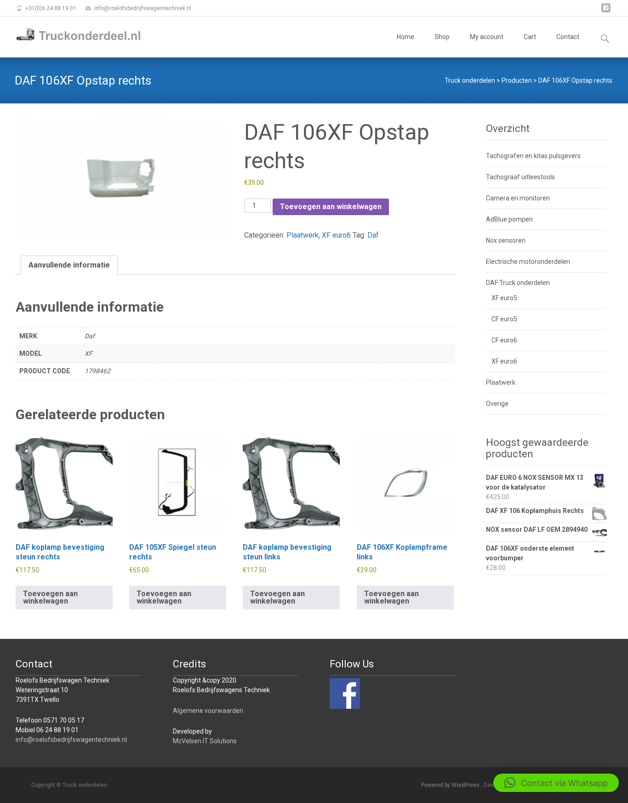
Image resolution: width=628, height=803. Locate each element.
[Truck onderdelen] (71, 35)
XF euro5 (504, 298)
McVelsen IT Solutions (205, 741)
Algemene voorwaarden (208, 710)
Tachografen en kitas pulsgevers (533, 155)
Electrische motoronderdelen (528, 261)
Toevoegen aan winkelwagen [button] (50, 597)
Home (405, 36)
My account (486, 36)
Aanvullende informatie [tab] (69, 265)
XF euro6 (336, 235)
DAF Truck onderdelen (518, 282)
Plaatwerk (302, 235)
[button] (556, 783)
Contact (567, 36)
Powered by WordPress (451, 785)
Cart (530, 36)
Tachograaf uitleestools (520, 177)
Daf (373, 235)
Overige (497, 403)
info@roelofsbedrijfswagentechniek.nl (71, 739)
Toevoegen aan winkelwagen (331, 206)
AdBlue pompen (509, 219)
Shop (442, 36)
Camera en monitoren (518, 198)
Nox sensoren (505, 240)
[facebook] (606, 11)
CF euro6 (504, 340)
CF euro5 (504, 319)
